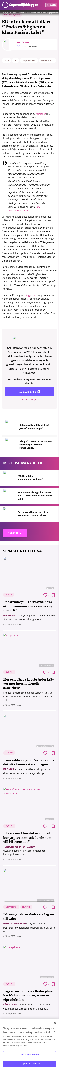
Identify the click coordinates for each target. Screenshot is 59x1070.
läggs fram (31, 295)
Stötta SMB (51, 5)
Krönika (9, 753)
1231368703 (28, 392)
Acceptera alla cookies (29, 1063)
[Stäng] (55, 1023)
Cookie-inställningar (29, 1054)
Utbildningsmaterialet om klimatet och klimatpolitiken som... (24, 850)
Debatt (8, 595)
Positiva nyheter (14, 12)
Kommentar (11, 907)
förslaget (41, 113)
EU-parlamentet (29, 60)
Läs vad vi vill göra (30, 399)
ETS (15, 60)
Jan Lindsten (23, 42)
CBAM (6, 60)
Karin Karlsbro (47, 60)
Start (4, 12)
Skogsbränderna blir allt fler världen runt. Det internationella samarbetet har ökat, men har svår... (28, 696)
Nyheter (13, 533)
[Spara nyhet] (53, 595)
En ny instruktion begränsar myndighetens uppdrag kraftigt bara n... (29, 927)
